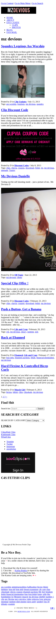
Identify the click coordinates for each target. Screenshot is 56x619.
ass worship (11, 104)
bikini (15, 392)
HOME (10, 17)
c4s (7, 332)
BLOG (10, 30)
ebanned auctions (22, 357)
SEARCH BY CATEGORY (13, 420)
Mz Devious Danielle (15, 176)
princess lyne (37, 599)
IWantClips (6, 437)
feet (43, 592)
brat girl (12, 589)
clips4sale (28, 392)
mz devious (30, 104)
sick (36, 332)
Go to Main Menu (22, 3)
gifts (45, 594)
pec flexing (9, 599)
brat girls (10, 357)
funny (39, 594)
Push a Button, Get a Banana (21, 309)
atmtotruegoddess (19, 587)
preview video (25, 599)
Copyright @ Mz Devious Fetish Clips (17, 545)
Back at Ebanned (13, 337)
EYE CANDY (13, 22)
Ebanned (18, 355)
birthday (4, 589)
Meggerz (18, 597)
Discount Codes (21, 165)
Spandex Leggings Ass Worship (22, 46)
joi (42, 168)
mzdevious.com (24, 611)
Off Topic (18, 275)
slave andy (31, 602)
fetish (37, 168)
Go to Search (37, 3)
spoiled (40, 602)
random (30, 332)
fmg (26, 594)
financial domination (45, 357)
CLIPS (15, 25)
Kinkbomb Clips (8, 434)
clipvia (14, 168)
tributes (4, 604)
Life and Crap (21, 329)
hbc (48, 594)
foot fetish (32, 594)
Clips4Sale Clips (8, 432)
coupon (21, 168)
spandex (40, 104)
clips (8, 168)
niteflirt (42, 597)
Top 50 (46, 602)
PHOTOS (16, 27)
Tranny (12, 170)
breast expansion (31, 589)
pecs (17, 599)
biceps (9, 392)
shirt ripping (21, 602)
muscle (25, 597)
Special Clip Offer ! (14, 283)
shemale (4, 170)
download (30, 168)
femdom (49, 592)
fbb (39, 592)
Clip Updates (20, 102)
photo (19, 277)
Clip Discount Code (14, 110)
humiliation (6, 597)
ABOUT (10, 20)
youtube (11, 604)
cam (44, 589)
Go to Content (7, 3)
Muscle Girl (19, 390)
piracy (23, 332)
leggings (21, 104)
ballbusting (32, 587)
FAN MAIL (12, 32)
